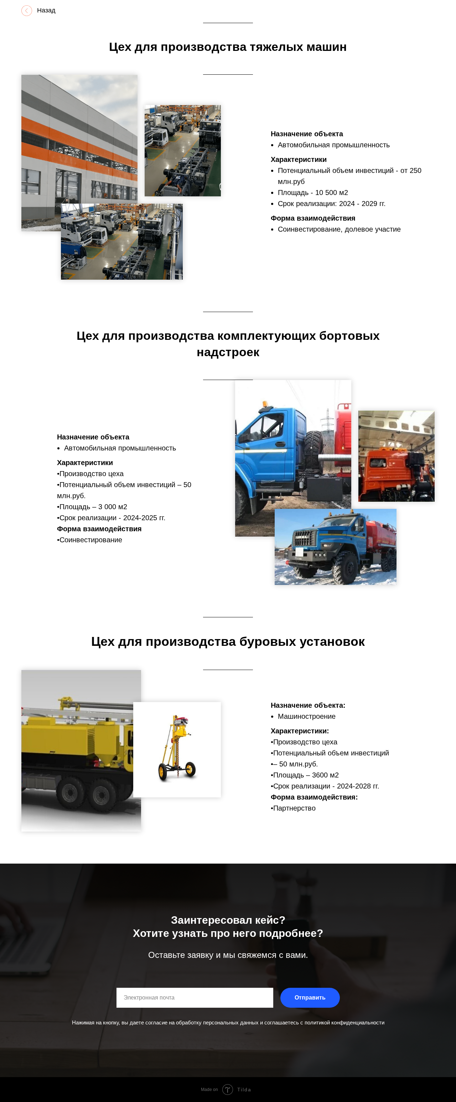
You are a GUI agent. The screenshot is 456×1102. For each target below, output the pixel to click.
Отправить (310, 998)
